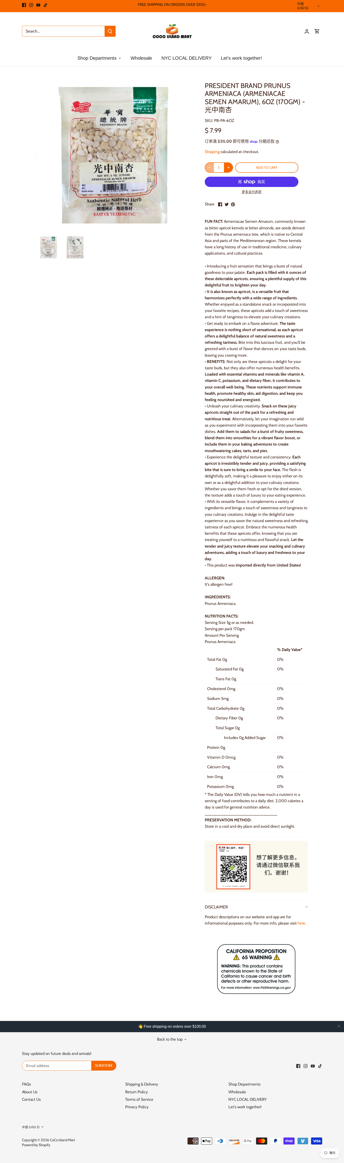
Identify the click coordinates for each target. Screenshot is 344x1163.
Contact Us (31, 1099)
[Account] (307, 31)
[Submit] (110, 31)
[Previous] (43, 154)
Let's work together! (244, 1106)
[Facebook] (24, 4)
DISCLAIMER (216, 906)
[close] (339, 1026)
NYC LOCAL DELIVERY (247, 1099)
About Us (29, 1092)
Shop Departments (244, 1084)
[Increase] (228, 167)
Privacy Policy (137, 1106)
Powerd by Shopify (36, 1145)
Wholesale (237, 1092)
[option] (115, 154)
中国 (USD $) (302, 6)
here (301, 923)
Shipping (212, 151)
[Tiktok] (46, 4)
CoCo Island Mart (62, 1140)
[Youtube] (38, 4)
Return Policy (136, 1092)
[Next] (186, 154)
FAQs (26, 1084)
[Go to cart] (317, 31)
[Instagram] (31, 4)
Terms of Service (139, 1099)
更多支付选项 (251, 192)
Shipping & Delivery (141, 1084)
